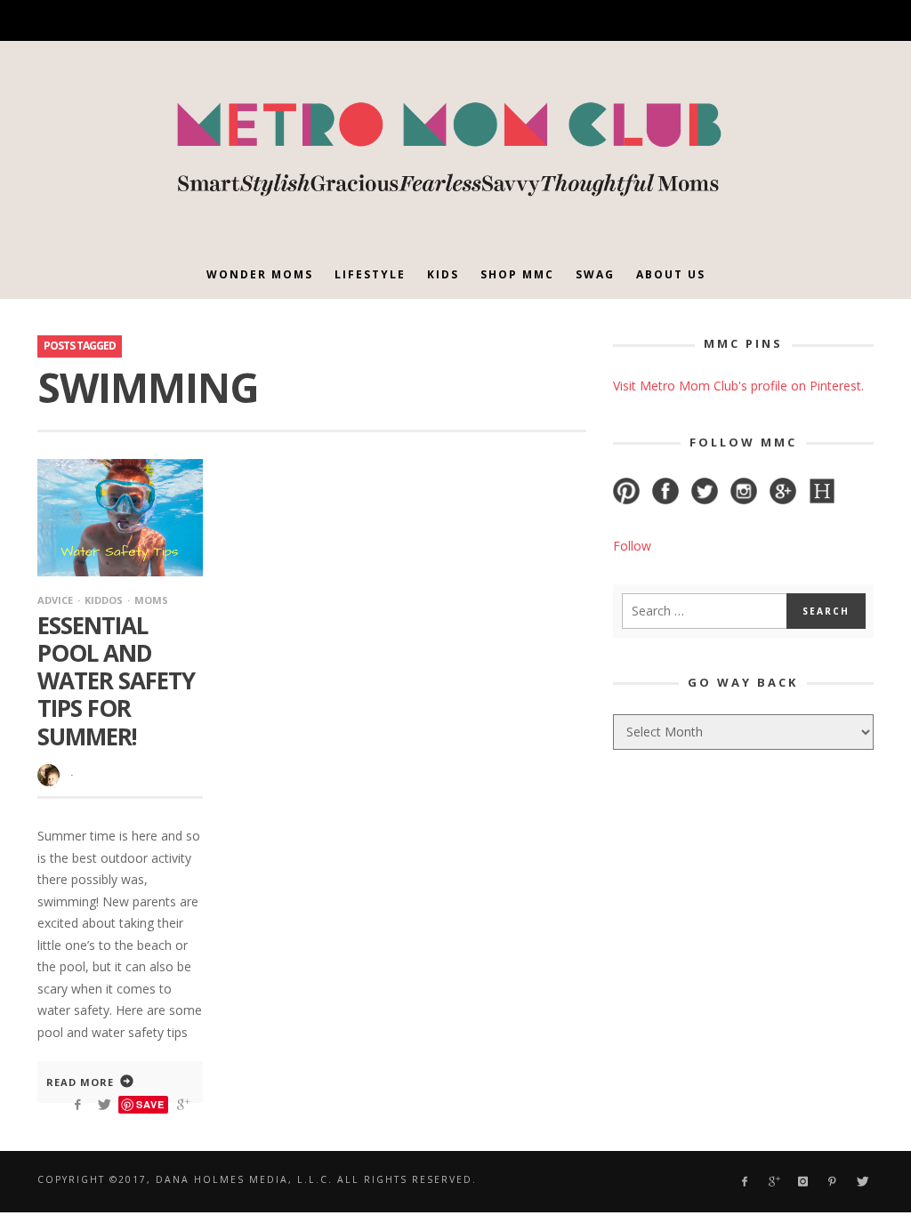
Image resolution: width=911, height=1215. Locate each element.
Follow (632, 545)
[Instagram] (735, 21)
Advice (55, 600)
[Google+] (704, 21)
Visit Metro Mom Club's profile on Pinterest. (738, 385)
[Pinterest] (765, 21)
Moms (151, 600)
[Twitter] (797, 21)
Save (150, 1104)
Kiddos (104, 600)
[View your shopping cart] (826, 20)
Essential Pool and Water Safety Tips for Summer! (116, 680)
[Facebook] (673, 21)
